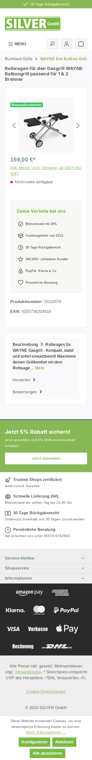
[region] (46, 125)
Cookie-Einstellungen (46, 692)
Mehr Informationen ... (46, 732)
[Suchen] (52, 44)
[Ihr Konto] (66, 44)
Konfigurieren (34, 742)
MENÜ (19, 44)
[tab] (44, 356)
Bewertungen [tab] (25, 392)
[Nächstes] (78, 125)
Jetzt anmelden (46, 458)
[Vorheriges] (14, 125)
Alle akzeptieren (47, 753)
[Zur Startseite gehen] (32, 23)
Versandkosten (28, 672)
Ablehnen (64, 742)
